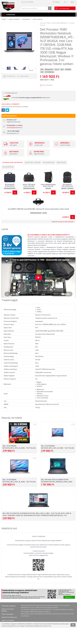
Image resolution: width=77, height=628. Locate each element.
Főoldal (4, 19)
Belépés (57, 2)
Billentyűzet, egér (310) (32, 162)
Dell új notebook (38, 19)
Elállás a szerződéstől (8, 620)
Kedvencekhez (24, 76)
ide (50, 626)
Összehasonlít (11, 76)
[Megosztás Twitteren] (7, 110)
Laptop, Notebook (14, 19)
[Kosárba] (15, 192)
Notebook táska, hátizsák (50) (13, 162)
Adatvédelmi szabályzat (9, 606)
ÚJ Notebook (26, 19)
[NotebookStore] (8, 6)
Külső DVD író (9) (8, 167)
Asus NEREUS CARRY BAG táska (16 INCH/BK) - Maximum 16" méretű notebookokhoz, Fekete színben (38, 209)
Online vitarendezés (7, 614)
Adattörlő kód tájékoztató (9, 617)
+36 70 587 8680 (28, 2)
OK (73, 625)
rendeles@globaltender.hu (15, 127)
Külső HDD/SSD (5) (48, 162)
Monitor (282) (61, 162)
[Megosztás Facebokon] (3, 110)
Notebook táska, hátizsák (65, 222)
